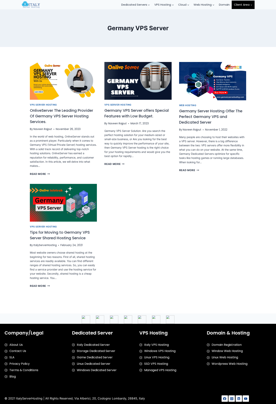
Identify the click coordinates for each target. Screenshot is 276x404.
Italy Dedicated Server (93, 345)
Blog (12, 376)
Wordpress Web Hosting (229, 364)
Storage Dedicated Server (96, 351)
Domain (224, 5)
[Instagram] (231, 398)
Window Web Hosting (227, 351)
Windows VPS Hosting (160, 351)
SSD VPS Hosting (156, 364)
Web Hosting (187, 105)
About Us (16, 345)
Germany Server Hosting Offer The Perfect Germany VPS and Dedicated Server (210, 116)
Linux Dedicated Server (93, 364)
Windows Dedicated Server (97, 370)
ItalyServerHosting (45, 245)
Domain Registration (227, 345)
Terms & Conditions (23, 370)
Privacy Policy (19, 364)
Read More (40, 173)
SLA (11, 357)
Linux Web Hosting (225, 357)
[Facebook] (225, 398)
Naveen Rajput (42, 129)
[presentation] (63, 81)
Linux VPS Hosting (156, 357)
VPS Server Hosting (43, 104)
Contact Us (17, 351)
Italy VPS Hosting (156, 345)
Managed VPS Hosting (160, 370)
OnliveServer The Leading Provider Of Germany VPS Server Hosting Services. (61, 116)
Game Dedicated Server (95, 357)
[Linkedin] (239, 398)
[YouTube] (246, 398)
